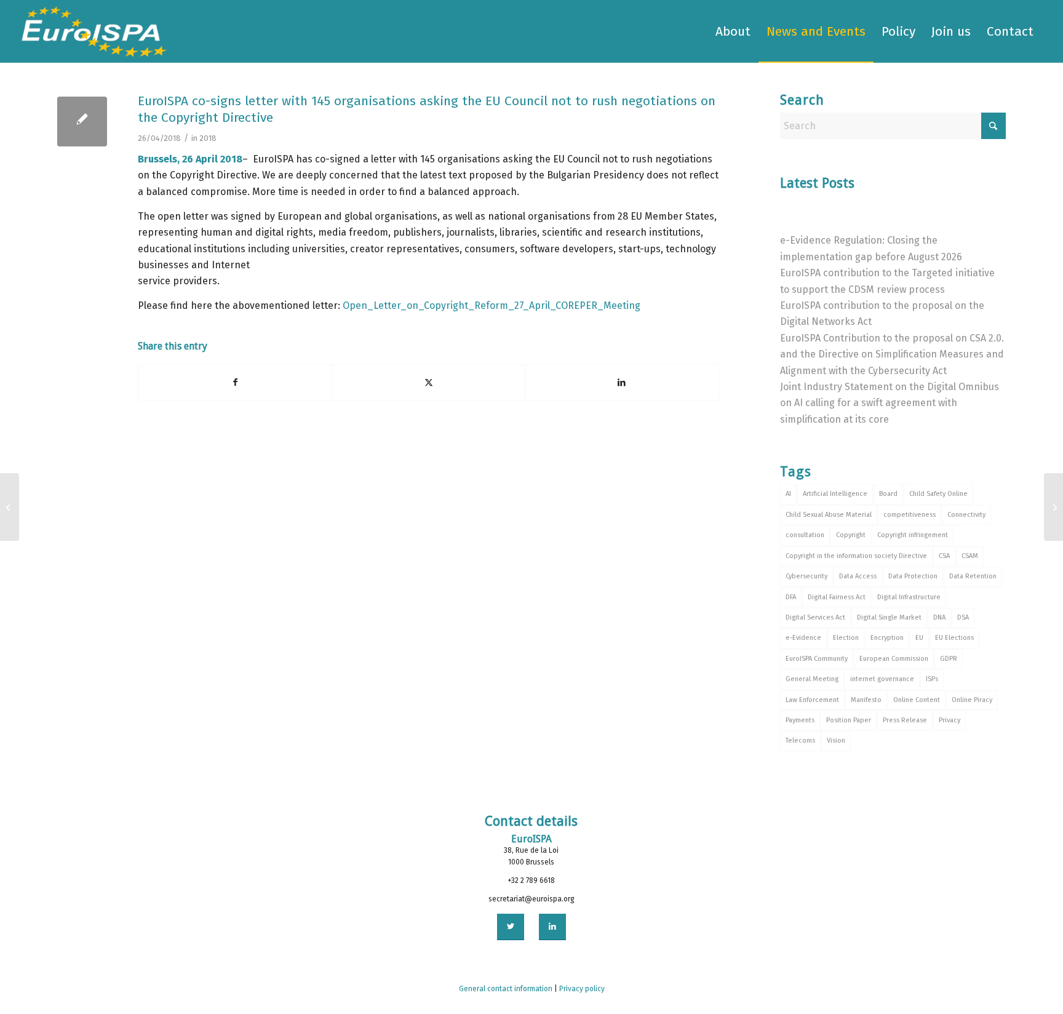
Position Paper (848, 720)
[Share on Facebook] (235, 382)
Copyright (851, 535)
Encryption (887, 638)
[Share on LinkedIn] (621, 382)
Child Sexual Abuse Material (829, 515)
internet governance (882, 679)
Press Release (905, 720)
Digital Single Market (889, 617)
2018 (208, 138)
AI (788, 494)
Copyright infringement (912, 535)
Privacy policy (582, 988)
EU (919, 638)
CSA (944, 556)
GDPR (948, 659)
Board (888, 494)
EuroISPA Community (817, 659)
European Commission (893, 659)
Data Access (858, 576)
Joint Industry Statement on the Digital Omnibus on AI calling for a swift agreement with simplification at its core (889, 403)
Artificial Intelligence (835, 494)
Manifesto (866, 700)
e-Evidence (803, 638)
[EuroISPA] (94, 31)
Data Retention (973, 576)
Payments (800, 720)
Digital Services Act (815, 617)
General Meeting (812, 679)
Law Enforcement (812, 700)
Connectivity (966, 515)
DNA (939, 617)
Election (846, 638)
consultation (805, 535)
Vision (836, 741)
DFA (791, 597)
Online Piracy (972, 700)
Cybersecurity (806, 576)
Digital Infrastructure (909, 597)
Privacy (949, 720)
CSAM (969, 556)
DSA (963, 617)
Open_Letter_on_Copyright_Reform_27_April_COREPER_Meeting (491, 305)
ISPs (932, 679)
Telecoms (800, 741)
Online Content (916, 700)
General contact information (505, 988)
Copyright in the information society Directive (856, 556)
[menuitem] (732, 31)
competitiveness (909, 515)
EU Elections (954, 638)
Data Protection (913, 576)
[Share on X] (428, 382)
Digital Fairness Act (837, 597)
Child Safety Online (938, 494)
